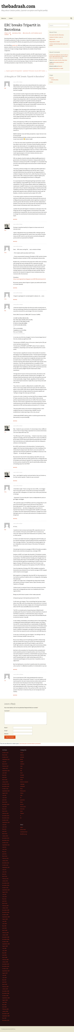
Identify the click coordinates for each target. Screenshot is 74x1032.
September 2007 (6, 970)
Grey (5, 252)
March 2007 (4, 984)
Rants (21, 802)
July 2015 (4, 795)
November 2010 (5, 885)
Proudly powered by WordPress (8, 1029)
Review (21, 804)
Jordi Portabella (34, 33)
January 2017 (5, 768)
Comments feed (23, 831)
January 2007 (5, 988)
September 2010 (6, 890)
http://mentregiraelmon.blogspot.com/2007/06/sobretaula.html (29, 279)
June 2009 (4, 923)
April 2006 (4, 1006)
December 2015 (5, 784)
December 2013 (5, 815)
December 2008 (5, 937)
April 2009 (4, 928)
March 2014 (4, 811)
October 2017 (5, 757)
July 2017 (4, 761)
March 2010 (4, 903)
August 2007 (5, 973)
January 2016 (5, 782)
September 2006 (6, 997)
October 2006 (5, 995)
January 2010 (5, 907)
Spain (21, 811)
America (22, 755)
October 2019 (5, 752)
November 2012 (5, 840)
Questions (22, 800)
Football (22, 775)
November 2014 (5, 804)
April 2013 (4, 831)
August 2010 (5, 892)
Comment (7, 710)
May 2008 (4, 952)
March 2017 (4, 764)
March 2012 (4, 856)
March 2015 (4, 802)
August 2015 (5, 793)
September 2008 (6, 943)
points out (14, 45)
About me (3, 18)
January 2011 (5, 881)
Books (21, 759)
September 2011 (6, 867)
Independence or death (54, 41)
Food (21, 773)
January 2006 (5, 1011)
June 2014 (4, 806)
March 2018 (4, 755)
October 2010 (5, 887)
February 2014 (5, 813)
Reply (16, 219)
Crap (21, 768)
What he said (52, 39)
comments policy (54, 79)
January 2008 (5, 961)
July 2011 (4, 869)
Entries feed (23, 829)
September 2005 (6, 1015)
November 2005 (5, 1013)
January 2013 (5, 836)
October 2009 (5, 914)
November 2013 (5, 818)
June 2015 (4, 797)
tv (20, 815)
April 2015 (4, 800)
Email (6, 730)
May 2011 (4, 874)
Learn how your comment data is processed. (30, 743)
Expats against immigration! (13, 71)
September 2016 (6, 770)
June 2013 (4, 827)
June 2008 (4, 950)
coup (21, 766)
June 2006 (4, 1002)
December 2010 (5, 883)
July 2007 (4, 975)
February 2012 (5, 858)
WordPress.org (23, 834)
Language (22, 784)
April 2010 (4, 901)
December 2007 (5, 964)
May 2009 (4, 925)
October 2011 (5, 865)
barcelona (26, 33)
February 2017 (5, 766)
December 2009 (5, 910)
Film (21, 770)
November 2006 (5, 993)
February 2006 (5, 1009)
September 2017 (6, 759)
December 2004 (5, 1020)
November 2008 (5, 939)
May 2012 (4, 851)
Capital (21, 761)
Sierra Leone (23, 806)
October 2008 (5, 941)
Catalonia (16, 33)
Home (21, 779)
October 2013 (5, 820)
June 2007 (4, 977)
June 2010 (4, 896)
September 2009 (6, 916)
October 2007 (5, 968)
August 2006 (5, 1000)
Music (21, 788)
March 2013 (4, 833)
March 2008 (4, 957)
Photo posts (23, 791)
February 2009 (5, 932)
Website (6, 733)
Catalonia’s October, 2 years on (56, 37)
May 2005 (4, 1018)
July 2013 (4, 824)
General (22, 777)
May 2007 (4, 979)
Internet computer (24, 782)
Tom (5, 230)
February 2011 (5, 878)
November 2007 (5, 966)
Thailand (22, 813)
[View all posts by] (10, 34)
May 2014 (4, 809)
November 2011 (5, 863)
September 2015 (6, 791)
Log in (21, 827)
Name (6, 727)
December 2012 (5, 838)
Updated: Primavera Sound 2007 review (35, 71)
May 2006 (4, 1004)
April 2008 (4, 955)
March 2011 (4, 876)
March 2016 (4, 779)
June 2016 (4, 773)
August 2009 (5, 919)
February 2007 (5, 986)
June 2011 (4, 872)
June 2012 (4, 849)
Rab (5, 88)
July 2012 (4, 847)
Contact (11, 18)
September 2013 (6, 822)
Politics (19, 33)
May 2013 (4, 829)
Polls (21, 795)
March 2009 (4, 930)
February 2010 (5, 905)
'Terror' (21, 752)
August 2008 (5, 946)
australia (22, 757)
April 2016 (4, 777)
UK (20, 818)
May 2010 (4, 898)
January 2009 (5, 934)
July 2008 (4, 948)
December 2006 (5, 991)
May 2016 (4, 775)
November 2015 (5, 786)
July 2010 (4, 894)
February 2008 (5, 959)
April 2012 (4, 854)
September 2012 (6, 845)
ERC (29, 33)
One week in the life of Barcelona (56, 35)
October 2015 (5, 788)
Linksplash (22, 786)
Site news (22, 809)
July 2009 (4, 921)
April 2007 (4, 982)
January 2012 (5, 860)
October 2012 (5, 842)
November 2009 (5, 912)
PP (20, 797)
